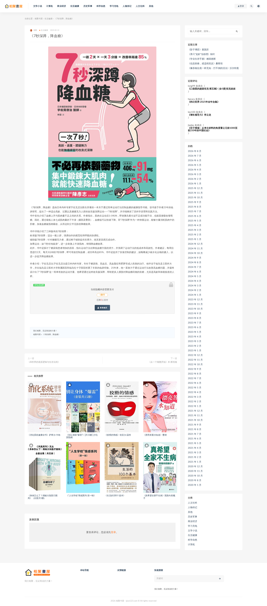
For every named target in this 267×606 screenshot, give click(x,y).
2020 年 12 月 (195, 466)
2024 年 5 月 (194, 276)
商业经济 (61, 6)
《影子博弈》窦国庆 (198, 50)
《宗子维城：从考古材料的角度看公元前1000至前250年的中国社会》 (212, 129)
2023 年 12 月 (195, 299)
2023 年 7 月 (194, 323)
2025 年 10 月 (195, 197)
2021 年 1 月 (194, 462)
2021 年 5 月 (194, 443)
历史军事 (87, 6)
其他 (151, 6)
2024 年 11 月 (195, 248)
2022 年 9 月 (194, 369)
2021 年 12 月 (195, 411)
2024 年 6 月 (194, 272)
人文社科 (140, 6)
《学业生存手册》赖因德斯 (202, 59)
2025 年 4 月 (194, 225)
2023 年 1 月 (194, 350)
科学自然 (101, 6)
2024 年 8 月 (194, 262)
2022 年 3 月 (194, 397)
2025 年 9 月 (194, 202)
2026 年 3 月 (194, 174)
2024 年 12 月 (195, 244)
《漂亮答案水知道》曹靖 (155, 435)
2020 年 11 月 (195, 471)
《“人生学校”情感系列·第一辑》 (81, 496)
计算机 (49, 6)
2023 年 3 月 (194, 341)
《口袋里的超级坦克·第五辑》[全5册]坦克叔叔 (211, 89)
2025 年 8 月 (194, 207)
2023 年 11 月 (195, 304)
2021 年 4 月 (194, 448)
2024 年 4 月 (194, 281)
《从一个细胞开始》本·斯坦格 (162, 362)
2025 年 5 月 (194, 221)
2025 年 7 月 (194, 211)
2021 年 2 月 (194, 457)
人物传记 (127, 6)
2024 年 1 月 (194, 295)
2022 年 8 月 (194, 374)
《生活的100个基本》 (115, 496)
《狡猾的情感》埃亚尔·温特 (118, 435)
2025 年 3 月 (194, 230)
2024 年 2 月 (194, 290)
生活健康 (74, 6)
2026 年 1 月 (194, 184)
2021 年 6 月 (194, 439)
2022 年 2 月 (194, 401)
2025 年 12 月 (195, 188)
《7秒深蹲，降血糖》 (51, 334)
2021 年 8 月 (194, 429)
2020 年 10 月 (195, 476)
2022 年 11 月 (195, 360)
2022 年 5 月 (194, 388)
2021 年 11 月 (195, 415)
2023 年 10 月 (195, 309)
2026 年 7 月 (194, 156)
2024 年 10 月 (195, 253)
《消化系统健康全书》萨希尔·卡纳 (44, 435)
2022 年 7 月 (194, 378)
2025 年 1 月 (194, 239)
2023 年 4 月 (194, 337)
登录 (113, 532)
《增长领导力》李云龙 (199, 115)
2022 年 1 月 (194, 406)
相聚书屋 (39, 19)
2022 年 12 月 (195, 355)
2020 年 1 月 (194, 485)
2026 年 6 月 (194, 160)
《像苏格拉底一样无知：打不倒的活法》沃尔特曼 (213, 68)
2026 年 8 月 (194, 151)
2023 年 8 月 (194, 318)
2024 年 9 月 (194, 258)
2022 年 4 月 (194, 392)
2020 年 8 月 (194, 480)
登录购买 (103, 308)
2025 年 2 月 (194, 235)
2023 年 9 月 (194, 313)
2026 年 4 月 (194, 170)
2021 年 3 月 (194, 452)
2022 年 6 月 (194, 383)
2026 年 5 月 (194, 165)
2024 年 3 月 (194, 286)
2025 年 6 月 (194, 216)
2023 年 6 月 (194, 327)
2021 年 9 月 (194, 425)
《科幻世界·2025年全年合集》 (204, 102)
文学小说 (37, 6)
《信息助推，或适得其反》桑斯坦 (205, 63)
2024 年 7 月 (194, 267)
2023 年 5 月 (194, 332)
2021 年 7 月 (194, 434)
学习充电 (114, 6)
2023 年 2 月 (194, 346)
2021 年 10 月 (195, 420)
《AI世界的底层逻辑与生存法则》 (44, 362)
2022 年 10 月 (195, 364)
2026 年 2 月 (194, 179)
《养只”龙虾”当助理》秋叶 (201, 54)
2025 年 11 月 (195, 193)
